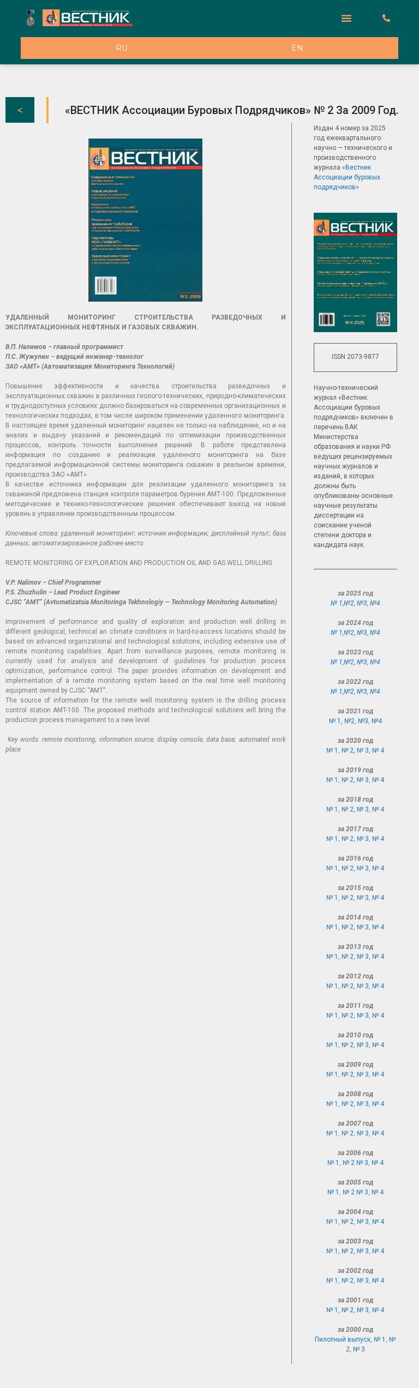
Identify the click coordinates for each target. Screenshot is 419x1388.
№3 (362, 603)
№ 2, (349, 750)
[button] (346, 18)
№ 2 (348, 780)
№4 (375, 603)
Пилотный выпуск (342, 1339)
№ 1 (332, 750)
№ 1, (337, 603)
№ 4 (378, 750)
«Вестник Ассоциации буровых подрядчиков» (347, 177)
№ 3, (364, 750)
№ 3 (363, 780)
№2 (349, 603)
